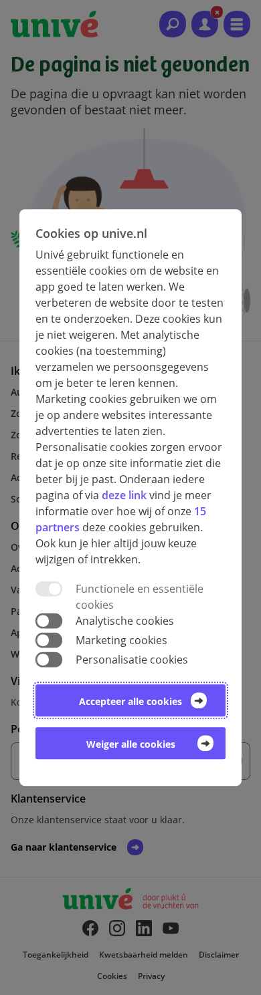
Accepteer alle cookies (130, 701)
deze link (124, 495)
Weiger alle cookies (130, 744)
